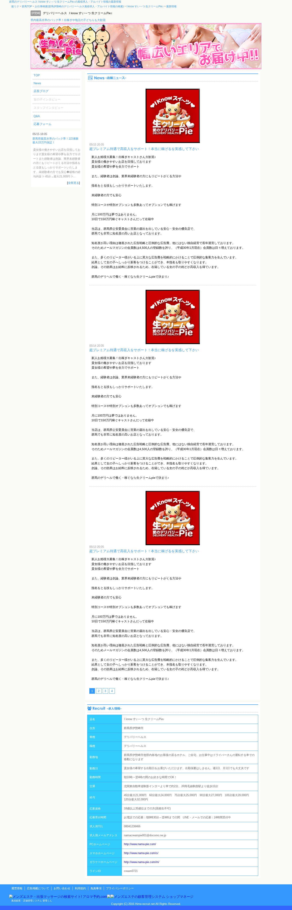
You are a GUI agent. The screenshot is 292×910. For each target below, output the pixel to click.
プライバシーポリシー (120, 888)
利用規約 (80, 888)
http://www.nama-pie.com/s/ (141, 853)
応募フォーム (43, 124)
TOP (37, 75)
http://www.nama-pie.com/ (140, 844)
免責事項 (96, 888)
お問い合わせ (62, 888)
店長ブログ (41, 91)
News (37, 83)
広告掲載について (38, 888)
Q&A (37, 116)
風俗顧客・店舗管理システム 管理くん (31, 900)
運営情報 (16, 888)
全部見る (73, 182)
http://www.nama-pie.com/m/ (141, 862)
